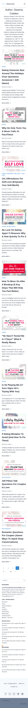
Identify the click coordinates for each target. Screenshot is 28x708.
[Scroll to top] (24, 705)
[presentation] (14, 57)
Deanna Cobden (7, 87)
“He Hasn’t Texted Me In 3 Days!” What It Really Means (13, 339)
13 (11, 571)
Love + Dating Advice (10, 683)
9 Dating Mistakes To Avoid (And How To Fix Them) (14, 437)
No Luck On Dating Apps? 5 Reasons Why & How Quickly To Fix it (14, 233)
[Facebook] (5, 694)
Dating (4, 66)
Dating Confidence (7, 173)
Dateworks (5, 647)
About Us (21, 683)
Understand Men (6, 615)
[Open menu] (24, 3)
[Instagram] (14, 694)
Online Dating (11, 226)
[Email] (22, 694)
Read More (6, 103)
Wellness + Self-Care (7, 617)
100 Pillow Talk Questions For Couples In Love (14, 484)
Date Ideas (4, 601)
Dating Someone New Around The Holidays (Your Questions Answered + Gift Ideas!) (13, 76)
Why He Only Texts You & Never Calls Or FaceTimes (14, 131)
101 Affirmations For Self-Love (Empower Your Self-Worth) (12, 181)
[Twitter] (9, 694)
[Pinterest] (18, 694)
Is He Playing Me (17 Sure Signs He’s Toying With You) (12, 388)
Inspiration (4, 609)
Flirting (3, 607)
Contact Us (14, 686)
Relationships (6, 477)
